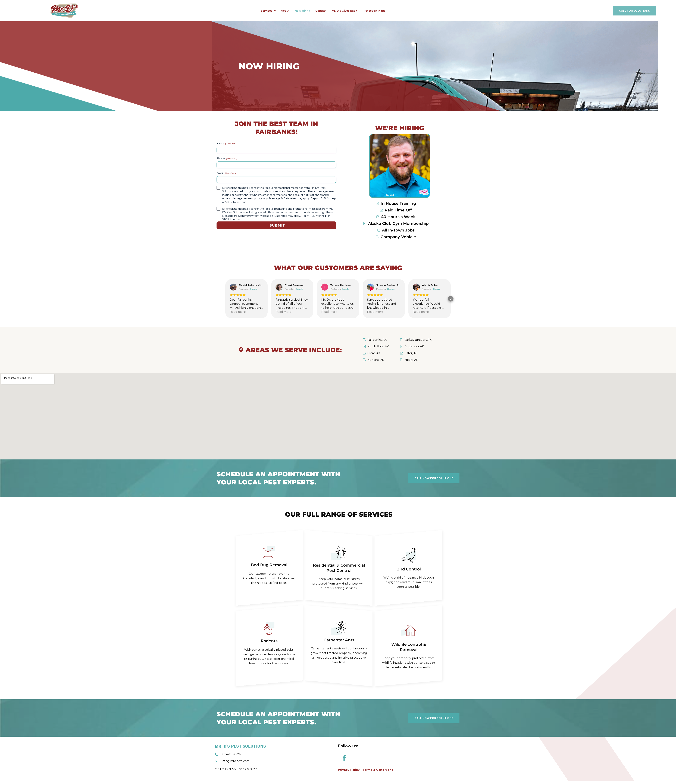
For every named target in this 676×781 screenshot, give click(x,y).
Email (226, 173)
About (285, 10)
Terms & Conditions (377, 770)
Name (226, 143)
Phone (227, 158)
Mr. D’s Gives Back (344, 10)
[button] (225, 298)
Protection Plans (373, 10)
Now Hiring (302, 10)
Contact (320, 10)
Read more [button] (238, 311)
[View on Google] (233, 287)
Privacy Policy (349, 770)
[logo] (64, 11)
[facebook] (344, 758)
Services (266, 10)
